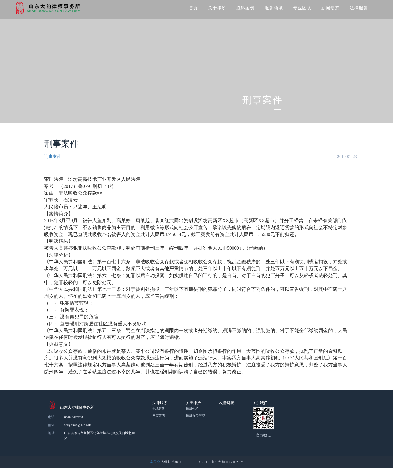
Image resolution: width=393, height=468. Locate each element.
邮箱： (53, 425)
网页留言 (158, 415)
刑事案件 (52, 156)
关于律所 (217, 8)
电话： (53, 417)
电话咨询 (158, 409)
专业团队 (302, 8)
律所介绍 (192, 409)
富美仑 (155, 462)
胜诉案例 (245, 8)
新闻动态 (330, 8)
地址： (53, 433)
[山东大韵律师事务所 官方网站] (46, 8)
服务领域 (274, 8)
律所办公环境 (195, 415)
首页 (193, 8)
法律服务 (359, 8)
